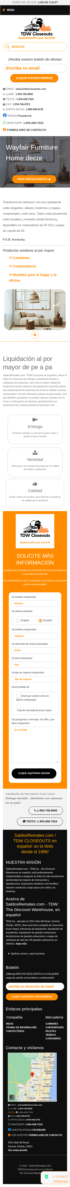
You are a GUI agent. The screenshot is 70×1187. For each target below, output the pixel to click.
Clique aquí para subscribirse (31, 996)
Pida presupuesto (33, 179)
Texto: (20, 1112)
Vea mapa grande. (18, 1150)
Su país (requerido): (22, 658)
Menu (10, 10)
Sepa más (21, 943)
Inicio (9, 1023)
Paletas (51, 1031)
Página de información (21, 1027)
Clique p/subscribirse (34, 78)
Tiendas (51, 1035)
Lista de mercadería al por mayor (34, 710)
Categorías (53, 1038)
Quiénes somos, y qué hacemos (28, 953)
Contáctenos (15, 1031)
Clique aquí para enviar (34, 773)
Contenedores (24, 266)
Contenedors (55, 1027)
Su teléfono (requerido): (24, 629)
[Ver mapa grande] (32, 1101)
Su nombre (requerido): (24, 597)
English (25, 620)
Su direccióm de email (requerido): (30, 644)
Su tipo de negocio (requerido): (28, 672)
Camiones (21, 258)
